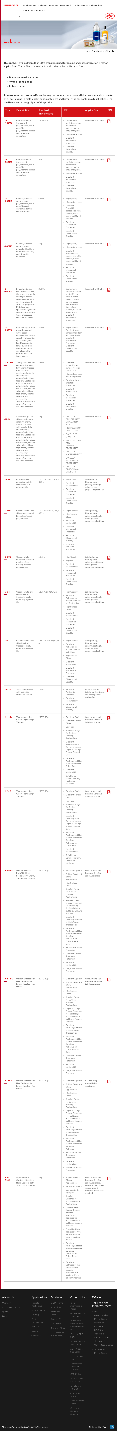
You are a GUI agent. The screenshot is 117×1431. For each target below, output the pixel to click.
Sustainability (66, 5)
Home (88, 51)
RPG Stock (99, 1330)
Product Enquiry (80, 5)
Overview (6, 1303)
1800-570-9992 (101, 1306)
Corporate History (11, 1307)
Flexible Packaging (36, 1304)
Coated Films (57, 1319)
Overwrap (36, 1335)
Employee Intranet (75, 1387)
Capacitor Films (102, 1337)
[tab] (59, 136)
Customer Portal (75, 1395)
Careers (40, 10)
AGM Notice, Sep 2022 (76, 1380)
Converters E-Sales (103, 1345)
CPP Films (56, 1323)
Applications (29, 5)
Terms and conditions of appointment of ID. (77, 1325)
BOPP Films (57, 1303)
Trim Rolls (99, 1333)
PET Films (56, 1307)
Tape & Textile (38, 1310)
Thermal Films (58, 1328)
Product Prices (95, 5)
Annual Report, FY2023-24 (77, 1343)
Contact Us (28, 10)
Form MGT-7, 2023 (76, 1358)
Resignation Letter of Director (76, 1366)
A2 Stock (98, 1326)
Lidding (35, 1314)
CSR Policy (75, 1374)
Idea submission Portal (76, 1306)
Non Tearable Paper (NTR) (57, 1334)
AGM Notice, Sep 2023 (76, 1350)
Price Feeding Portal (77, 1402)
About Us (53, 5)
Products (42, 5)
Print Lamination (37, 1320)
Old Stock (99, 1322)
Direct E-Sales (101, 1315)
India (94, 1311)
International (98, 1349)
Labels (34, 1331)
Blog (4, 1316)
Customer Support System (75, 1411)
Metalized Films (55, 1313)
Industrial (35, 1326)
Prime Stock (100, 1319)
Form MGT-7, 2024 (76, 1335)
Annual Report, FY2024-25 (77, 1315)
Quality (5, 1311)
